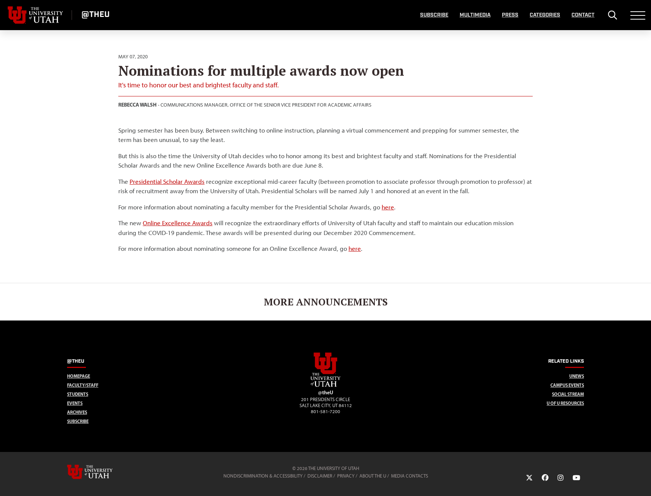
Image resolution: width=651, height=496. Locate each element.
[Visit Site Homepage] (325, 385)
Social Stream (568, 394)
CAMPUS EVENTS (567, 385)
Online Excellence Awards (177, 223)
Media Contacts (409, 476)
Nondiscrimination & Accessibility (263, 476)
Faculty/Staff (82, 385)
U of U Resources (565, 403)
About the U (372, 476)
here (388, 207)
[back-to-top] (642, 481)
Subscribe (434, 15)
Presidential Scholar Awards (167, 181)
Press (510, 15)
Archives (77, 412)
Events (75, 403)
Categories (545, 15)
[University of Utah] (100, 472)
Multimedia (475, 15)
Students (77, 394)
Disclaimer (319, 476)
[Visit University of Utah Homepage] (36, 15)
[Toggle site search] (612, 15)
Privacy (346, 476)
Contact (583, 15)
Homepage (78, 376)
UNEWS (576, 376)
